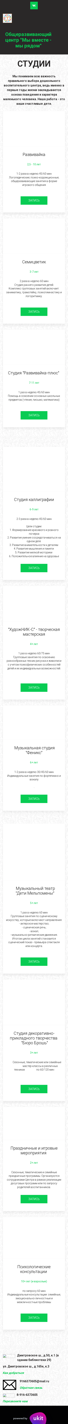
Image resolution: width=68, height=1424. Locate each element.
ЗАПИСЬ (34, 200)
